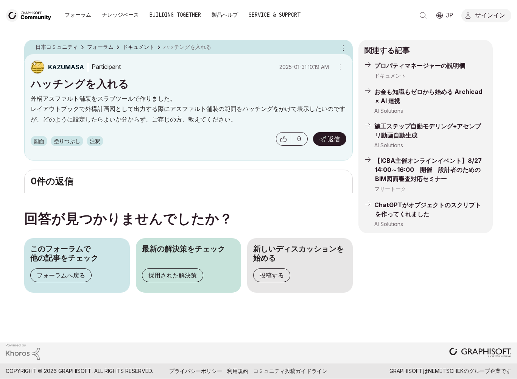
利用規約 (237, 371)
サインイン (490, 15)
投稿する (272, 275)
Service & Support (274, 14)
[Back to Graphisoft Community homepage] (31, 14)
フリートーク (390, 189)
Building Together (175, 14)
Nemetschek (446, 371)
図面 (39, 141)
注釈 (95, 141)
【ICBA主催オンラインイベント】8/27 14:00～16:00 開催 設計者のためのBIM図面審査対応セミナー (428, 169)
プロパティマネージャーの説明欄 (419, 65)
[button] (283, 139)
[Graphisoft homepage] (480, 353)
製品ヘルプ (225, 14)
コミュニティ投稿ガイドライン (290, 371)
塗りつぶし (67, 141)
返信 (334, 139)
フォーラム (78, 14)
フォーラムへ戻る (61, 275)
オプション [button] (342, 47)
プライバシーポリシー (195, 371)
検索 (423, 15)
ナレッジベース (120, 14)
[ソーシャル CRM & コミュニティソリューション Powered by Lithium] (23, 351)
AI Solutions (388, 111)
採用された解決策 (172, 275)
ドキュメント (390, 75)
